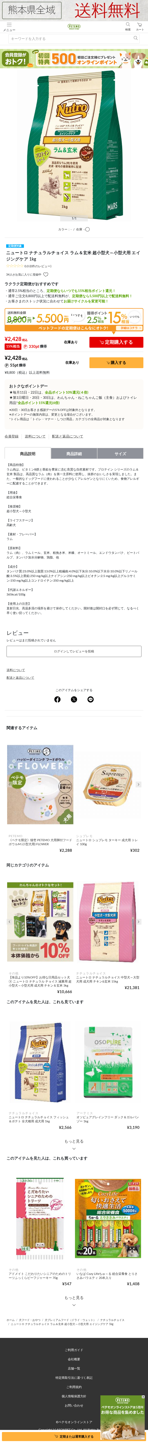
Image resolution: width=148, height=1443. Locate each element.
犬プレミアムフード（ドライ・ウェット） (70, 1320)
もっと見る (74, 1141)
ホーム (11, 1320)
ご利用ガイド (74, 1350)
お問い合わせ (74, 1405)
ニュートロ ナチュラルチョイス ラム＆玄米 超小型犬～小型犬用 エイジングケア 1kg (62, 1324)
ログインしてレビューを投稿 (74, 651)
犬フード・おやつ (29, 1320)
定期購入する (119, 342)
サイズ (120, 454)
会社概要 (74, 1359)
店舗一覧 (74, 1368)
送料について (35, 436)
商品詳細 (74, 454)
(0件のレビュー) (37, 266)
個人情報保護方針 (74, 1396)
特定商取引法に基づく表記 (74, 1377)
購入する (118, 363)
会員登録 (11, 436)
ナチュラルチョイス (112, 1320)
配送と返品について (67, 436)
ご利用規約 (74, 1387)
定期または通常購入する (77, 1436)
